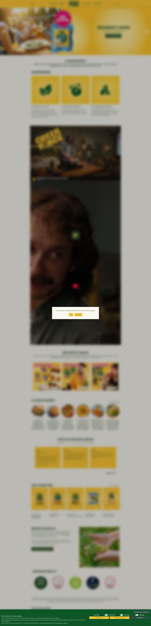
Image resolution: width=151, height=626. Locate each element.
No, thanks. (78, 314)
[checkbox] (90, 615)
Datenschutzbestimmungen (81, 612)
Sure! (71, 314)
